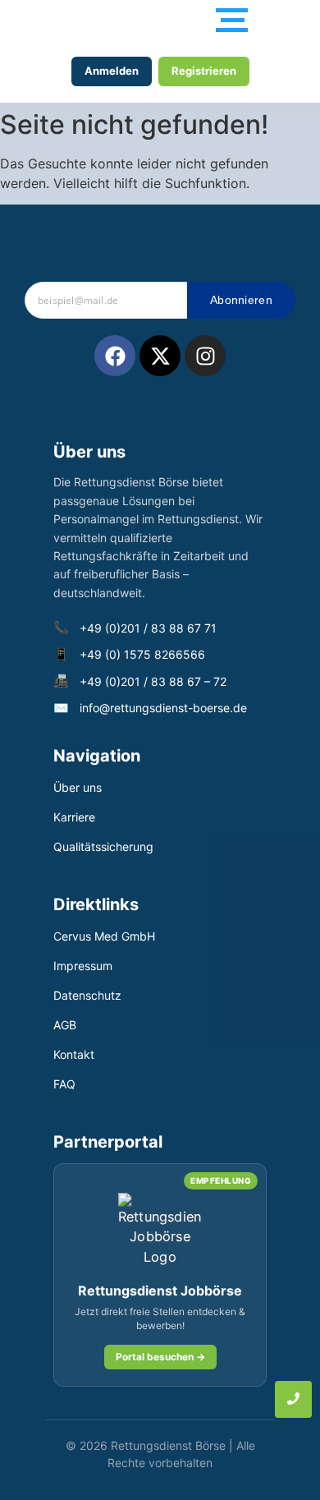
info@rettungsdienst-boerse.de (163, 708)
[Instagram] (205, 355)
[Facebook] (114, 355)
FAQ (64, 1084)
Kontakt (73, 1054)
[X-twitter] (160, 355)
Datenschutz (87, 995)
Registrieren (203, 70)
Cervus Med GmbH (104, 936)
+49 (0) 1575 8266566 (142, 654)
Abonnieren (241, 299)
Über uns (77, 787)
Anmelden (112, 70)
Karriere (74, 817)
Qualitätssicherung (103, 847)
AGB (64, 1025)
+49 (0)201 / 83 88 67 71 (148, 628)
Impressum (82, 966)
